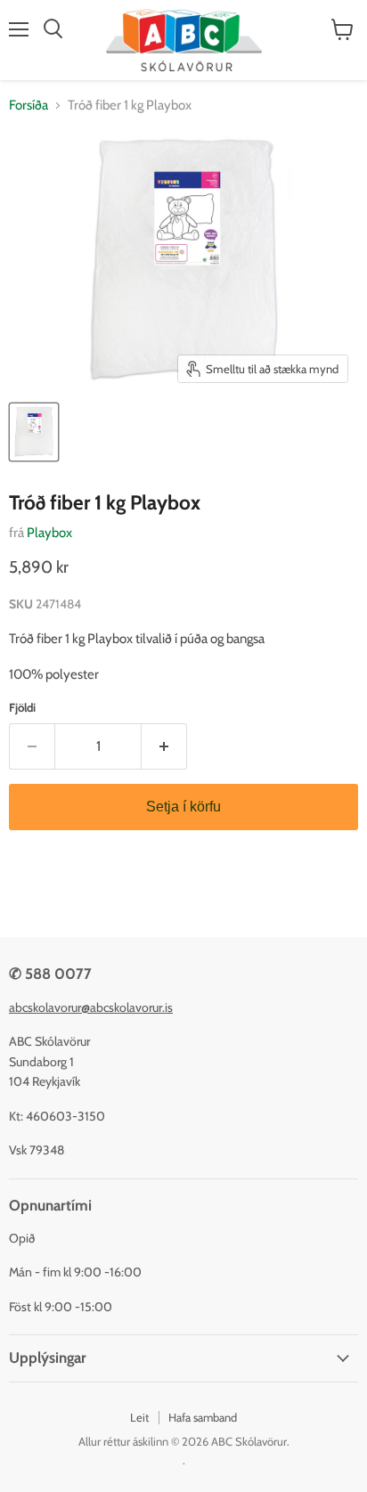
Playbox (49, 533)
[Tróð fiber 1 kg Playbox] (34, 432)
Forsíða (28, 105)
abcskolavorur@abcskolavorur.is (91, 1007)
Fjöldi (22, 707)
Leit (139, 1417)
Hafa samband (202, 1417)
